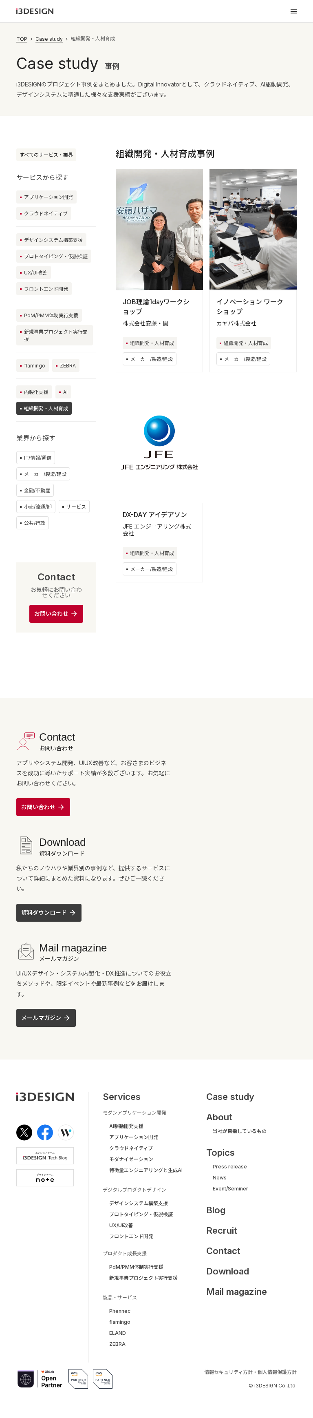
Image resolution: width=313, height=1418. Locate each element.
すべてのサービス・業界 (46, 155)
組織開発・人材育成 (152, 343)
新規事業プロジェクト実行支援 (56, 335)
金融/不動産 (37, 490)
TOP (21, 39)
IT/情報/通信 (37, 458)
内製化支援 (36, 392)
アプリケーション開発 (48, 197)
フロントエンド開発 (46, 289)
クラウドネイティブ (46, 213)
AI (65, 392)
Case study (49, 39)
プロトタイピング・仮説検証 (56, 256)
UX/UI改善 (35, 273)
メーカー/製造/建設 (45, 474)
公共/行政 (34, 523)
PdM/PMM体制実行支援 (51, 315)
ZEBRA (68, 366)
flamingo (34, 366)
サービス (76, 507)
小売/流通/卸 (38, 507)
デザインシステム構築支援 (53, 240)
